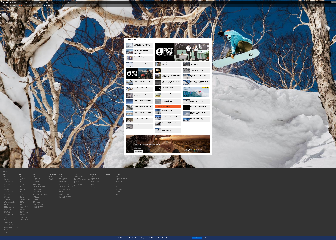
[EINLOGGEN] (1, 22)
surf (52, 2)
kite (20, 2)
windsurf (60, 2)
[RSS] (1, 16)
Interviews (37, 5)
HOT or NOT (38, 2)
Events (28, 5)
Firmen (67, 2)
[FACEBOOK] (1, 19)
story (14, 2)
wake (46, 2)
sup (30, 2)
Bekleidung (12, 5)
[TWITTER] (1, 13)
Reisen (21, 5)
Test (4, 5)
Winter (75, 2)
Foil (25, 2)
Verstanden (197, 238)
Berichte (47, 5)
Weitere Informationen (209, 238)
